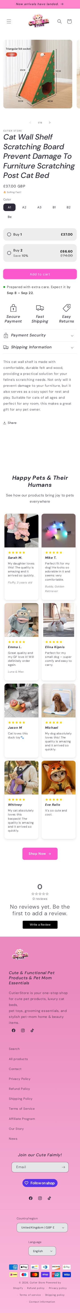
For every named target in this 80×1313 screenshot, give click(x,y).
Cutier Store (37, 1282)
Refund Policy (19, 1089)
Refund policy (36, 1288)
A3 (39, 207)
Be (10, 217)
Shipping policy (55, 1294)
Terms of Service (22, 1109)
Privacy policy (58, 1288)
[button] (9, 21)
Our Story (16, 1129)
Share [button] (12, 423)
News (13, 1139)
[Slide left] (30, 122)
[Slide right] (50, 122)
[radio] (40, 234)
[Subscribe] (63, 1167)
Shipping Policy (21, 1099)
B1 (54, 207)
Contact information (42, 1301)
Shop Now (37, 853)
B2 (69, 207)
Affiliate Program (22, 1119)
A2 (24, 207)
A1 (9, 207)
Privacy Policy (19, 1079)
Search (14, 1049)
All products (18, 1059)
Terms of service (30, 1294)
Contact (15, 1069)
